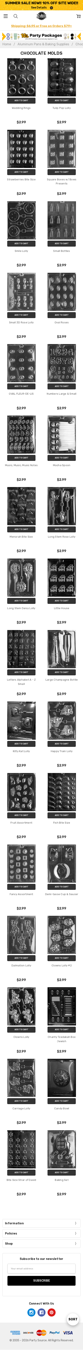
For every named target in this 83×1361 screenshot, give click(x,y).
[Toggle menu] (5, 16)
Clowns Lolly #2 (62, 965)
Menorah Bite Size (21, 536)
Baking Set (61, 1179)
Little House (62, 608)
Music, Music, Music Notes (21, 465)
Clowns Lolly (21, 1036)
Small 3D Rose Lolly (21, 322)
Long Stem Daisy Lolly (21, 608)
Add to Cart (21, 100)
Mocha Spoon (62, 465)
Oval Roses (62, 322)
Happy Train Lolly (62, 751)
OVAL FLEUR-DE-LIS (21, 393)
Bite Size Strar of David (21, 1179)
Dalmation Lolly (21, 965)
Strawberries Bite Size (21, 179)
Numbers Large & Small (61, 393)
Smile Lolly (21, 250)
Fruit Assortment (21, 822)
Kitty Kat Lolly (21, 751)
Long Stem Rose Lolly (61, 536)
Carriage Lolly (21, 1108)
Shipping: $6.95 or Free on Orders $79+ (41, 26)
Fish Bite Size (61, 822)
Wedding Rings (21, 107)
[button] (41, 36)
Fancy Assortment (21, 894)
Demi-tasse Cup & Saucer (61, 894)
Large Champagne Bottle (62, 679)
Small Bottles (61, 250)
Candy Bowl (61, 1108)
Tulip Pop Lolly (62, 107)
